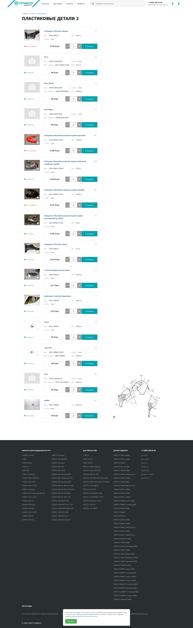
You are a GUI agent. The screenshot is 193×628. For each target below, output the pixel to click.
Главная (24, 14)
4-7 (96, 216)
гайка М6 (47, 348)
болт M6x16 (48, 83)
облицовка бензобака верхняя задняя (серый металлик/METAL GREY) (63, 217)
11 (95, 400)
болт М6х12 (48, 109)
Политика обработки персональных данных (130, 614)
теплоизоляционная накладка (57, 270)
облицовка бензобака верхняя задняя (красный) (64, 135)
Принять (70, 621)
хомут (46, 322)
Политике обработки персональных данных (84, 616)
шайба (46, 400)
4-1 (95, 135)
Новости (81, 3)
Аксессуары (27, 606)
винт (46, 374)
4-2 (95, 190)
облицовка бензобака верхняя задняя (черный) (64, 190)
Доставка (58, 3)
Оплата (69, 3)
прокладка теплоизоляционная (57, 296)
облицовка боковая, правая (56, 31)
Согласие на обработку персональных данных (40, 614)
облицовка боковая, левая (55, 244)
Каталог (45, 3)
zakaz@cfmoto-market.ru (158, 5)
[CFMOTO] (23, 3)
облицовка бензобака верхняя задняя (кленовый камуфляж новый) (65, 162)
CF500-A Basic (41, 14)
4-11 (95, 161)
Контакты (145, 478)
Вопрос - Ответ (147, 474)
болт (46, 57)
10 (95, 374)
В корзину (89, 46)
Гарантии (145, 470)
